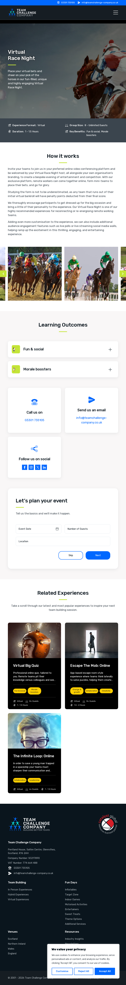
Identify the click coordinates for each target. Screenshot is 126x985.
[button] (63, 349)
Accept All (105, 971)
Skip (71, 555)
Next (98, 555)
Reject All (83, 971)
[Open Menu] (116, 12)
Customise (62, 971)
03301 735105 (68, 2)
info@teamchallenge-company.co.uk (100, 2)
